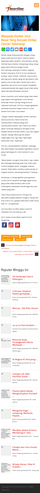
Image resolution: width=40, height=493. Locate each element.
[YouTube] (17, 225)
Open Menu (36, 5)
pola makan (7, 239)
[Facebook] (4, 225)
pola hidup (26, 236)
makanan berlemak (10, 236)
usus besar (20, 239)
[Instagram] (11, 225)
